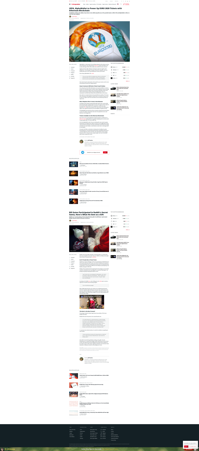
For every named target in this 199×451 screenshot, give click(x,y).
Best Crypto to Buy (93, 429)
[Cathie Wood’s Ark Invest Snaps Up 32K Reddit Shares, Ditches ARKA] (73, 376)
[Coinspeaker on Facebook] (121, 1)
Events (113, 113)
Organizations (82, 431)
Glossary (81, 438)
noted (92, 73)
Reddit (72, 74)
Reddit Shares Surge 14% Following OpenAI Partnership (91, 384)
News (84, 4)
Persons (81, 433)
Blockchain (71, 434)
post (89, 281)
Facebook (72, 67)
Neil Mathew (83, 165)
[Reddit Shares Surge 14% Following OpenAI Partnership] (73, 385)
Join (105, 152)
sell (85, 107)
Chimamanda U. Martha (85, 386)
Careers (112, 433)
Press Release (72, 436)
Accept (186, 446)
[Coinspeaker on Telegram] (125, 1)
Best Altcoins (92, 431)
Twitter (72, 69)
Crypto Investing (92, 4)
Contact (111, 1)
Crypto (71, 433)
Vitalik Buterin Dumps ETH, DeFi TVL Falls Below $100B (91, 200)
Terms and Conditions (115, 436)
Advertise (116, 1)
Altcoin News (82, 136)
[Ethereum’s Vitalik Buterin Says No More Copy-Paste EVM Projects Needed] (73, 182)
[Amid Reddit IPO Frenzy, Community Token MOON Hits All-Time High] (73, 413)
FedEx (100, 281)
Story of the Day (89, 382)
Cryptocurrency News (89, 136)
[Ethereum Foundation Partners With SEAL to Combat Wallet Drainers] (73, 164)
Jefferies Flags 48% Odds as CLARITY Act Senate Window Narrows (122, 101)
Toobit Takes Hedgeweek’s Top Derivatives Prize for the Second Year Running (123, 108)
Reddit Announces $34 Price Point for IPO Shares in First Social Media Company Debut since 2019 (94, 404)
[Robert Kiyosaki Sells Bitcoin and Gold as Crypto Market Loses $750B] (73, 173)
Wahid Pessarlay (83, 202)
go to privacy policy (192, 446)
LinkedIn (72, 76)
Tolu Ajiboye (83, 396)
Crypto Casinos (105, 4)
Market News (82, 373)
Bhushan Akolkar (84, 174)
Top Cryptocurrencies (117, 63)
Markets (71, 431)
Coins (81, 429)
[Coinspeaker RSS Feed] (129, 1)
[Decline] (196, 441)
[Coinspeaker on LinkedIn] (127, 1)
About (107, 1)
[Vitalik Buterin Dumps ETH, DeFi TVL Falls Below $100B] (73, 201)
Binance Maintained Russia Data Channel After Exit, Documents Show (123, 88)
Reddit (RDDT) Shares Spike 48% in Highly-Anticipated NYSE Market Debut (94, 394)
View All (127, 81)
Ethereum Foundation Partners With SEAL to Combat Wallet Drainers (94, 163)
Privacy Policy (113, 440)
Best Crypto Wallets (93, 438)
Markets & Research (112, 4)
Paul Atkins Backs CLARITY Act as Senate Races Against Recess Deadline (123, 95)
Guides (87, 4)
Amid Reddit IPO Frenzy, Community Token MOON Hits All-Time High (94, 412)
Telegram (72, 72)
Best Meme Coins (93, 436)
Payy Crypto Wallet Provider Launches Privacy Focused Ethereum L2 (94, 191)
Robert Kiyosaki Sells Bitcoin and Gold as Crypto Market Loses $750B (94, 172)
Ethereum (96, 65)
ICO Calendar (98, 4)
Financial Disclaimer (114, 438)
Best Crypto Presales (94, 433)
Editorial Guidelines (114, 434)
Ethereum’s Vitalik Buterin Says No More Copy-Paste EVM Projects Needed (94, 182)
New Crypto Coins (93, 434)
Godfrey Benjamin (84, 192)
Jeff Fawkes (75, 16)
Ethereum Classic (83, 118)
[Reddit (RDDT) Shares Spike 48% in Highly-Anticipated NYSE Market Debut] (73, 394)
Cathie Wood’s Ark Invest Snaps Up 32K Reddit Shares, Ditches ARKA (94, 375)
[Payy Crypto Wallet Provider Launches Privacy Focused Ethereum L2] (73, 192)
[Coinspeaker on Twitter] (123, 1)
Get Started (189, 449)
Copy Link (73, 78)
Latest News (114, 84)
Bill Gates (94, 257)
